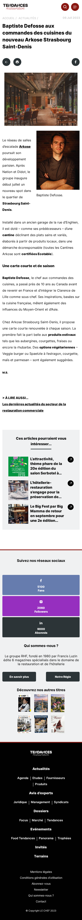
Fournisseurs (55, 778)
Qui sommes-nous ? (41, 895)
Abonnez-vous (41, 883)
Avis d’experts (41, 793)
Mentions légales (41, 871)
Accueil (8, 18)
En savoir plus (19, 676)
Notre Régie (63, 676)
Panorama (46, 838)
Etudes (37, 778)
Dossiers (41, 811)
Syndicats (61, 802)
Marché (37, 820)
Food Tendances (23, 838)
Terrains (41, 856)
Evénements (41, 829)
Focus (23, 820)
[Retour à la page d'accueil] (41, 754)
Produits (41, 784)
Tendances (55, 820)
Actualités (27, 18)
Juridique (20, 802)
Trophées (64, 838)
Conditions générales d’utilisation (41, 877)
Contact (41, 901)
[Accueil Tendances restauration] (15, 7)
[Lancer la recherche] (65, 7)
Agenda (22, 778)
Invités (41, 847)
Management (40, 802)
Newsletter (41, 889)
